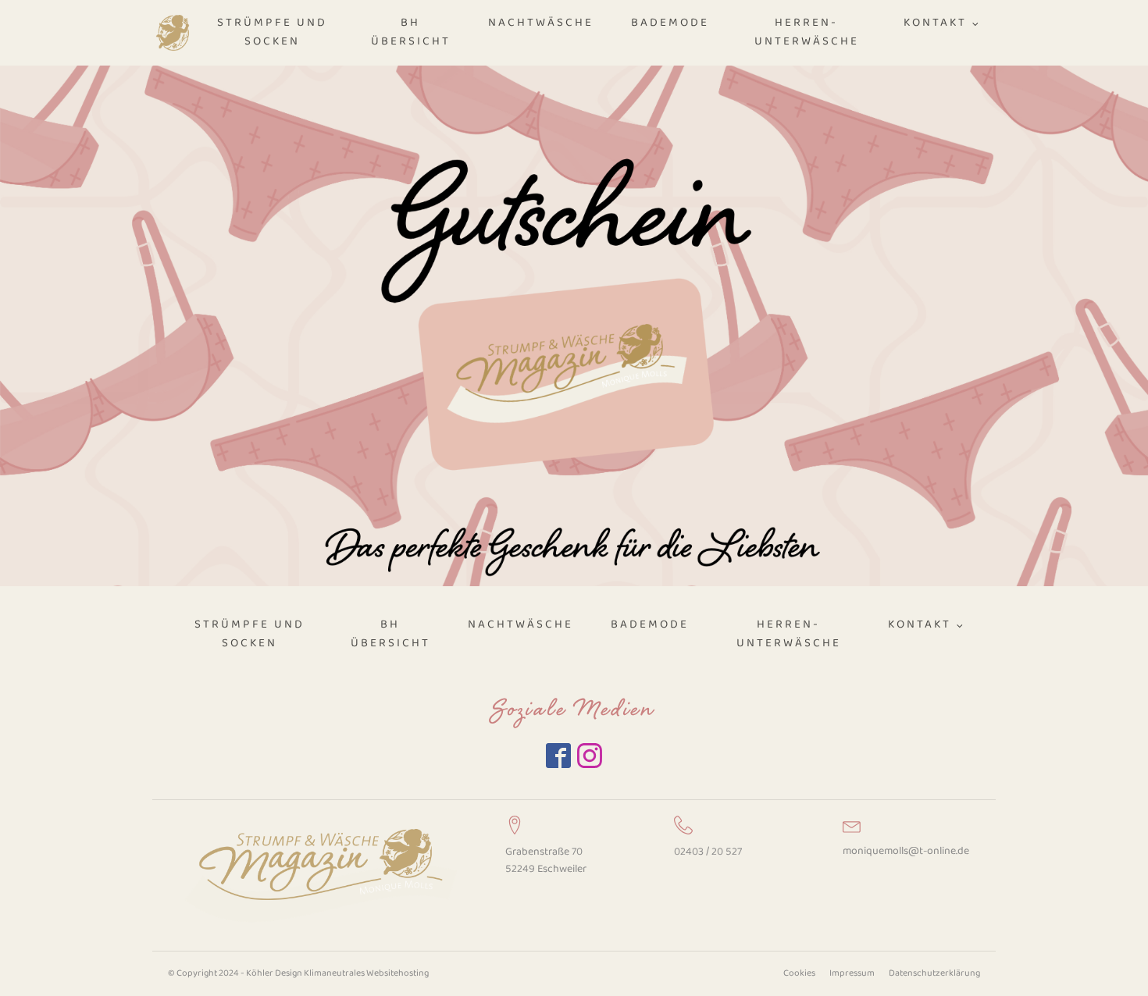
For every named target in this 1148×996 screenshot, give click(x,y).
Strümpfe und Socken (272, 32)
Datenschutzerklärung (934, 973)
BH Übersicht (411, 32)
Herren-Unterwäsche (806, 32)
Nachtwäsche (541, 23)
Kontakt (935, 23)
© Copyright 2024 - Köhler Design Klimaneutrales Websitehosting (298, 973)
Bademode (670, 23)
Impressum (852, 973)
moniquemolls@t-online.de (906, 851)
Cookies (799, 973)
